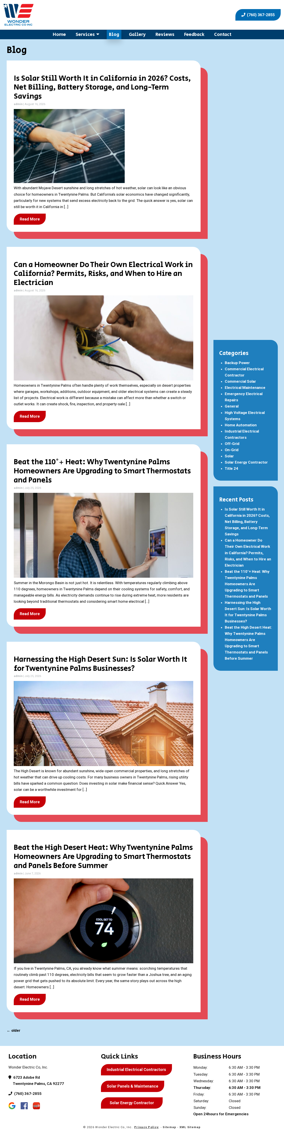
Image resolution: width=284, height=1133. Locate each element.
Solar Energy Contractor (246, 462)
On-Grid (232, 450)
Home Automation (241, 425)
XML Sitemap (190, 1127)
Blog (114, 34)
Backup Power (237, 363)
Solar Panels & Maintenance (132, 1086)
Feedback (194, 34)
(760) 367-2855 (260, 14)
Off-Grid (232, 443)
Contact (222, 34)
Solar (229, 456)
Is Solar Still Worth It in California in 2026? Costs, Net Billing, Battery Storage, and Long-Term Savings (102, 87)
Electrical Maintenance (245, 387)
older (13, 1030)
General (232, 406)
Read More (30, 219)
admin (18, 104)
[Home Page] (71, 15)
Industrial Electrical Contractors (136, 1069)
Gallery (137, 34)
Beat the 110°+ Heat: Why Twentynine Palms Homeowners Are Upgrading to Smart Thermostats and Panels (102, 471)
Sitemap (169, 1127)
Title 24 (231, 468)
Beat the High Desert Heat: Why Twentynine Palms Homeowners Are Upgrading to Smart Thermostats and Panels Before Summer (103, 856)
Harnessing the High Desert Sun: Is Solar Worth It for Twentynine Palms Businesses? (100, 664)
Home (59, 34)
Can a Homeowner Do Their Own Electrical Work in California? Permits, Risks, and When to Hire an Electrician (103, 274)
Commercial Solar (240, 381)
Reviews (165, 34)
